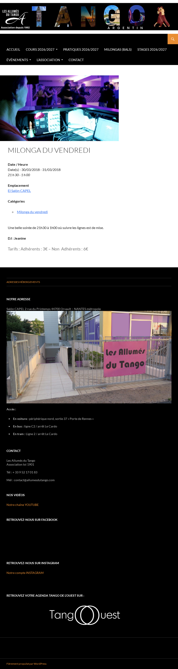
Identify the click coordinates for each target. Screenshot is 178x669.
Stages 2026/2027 (152, 49)
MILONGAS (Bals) (118, 49)
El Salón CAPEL (19, 190)
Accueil (13, 49)
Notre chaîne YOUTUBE (23, 505)
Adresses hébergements (23, 282)
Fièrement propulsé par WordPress (26, 663)
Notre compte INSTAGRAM (25, 573)
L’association (48, 60)
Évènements (17, 60)
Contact (76, 60)
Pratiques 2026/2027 (81, 49)
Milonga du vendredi (32, 212)
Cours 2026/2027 (40, 49)
